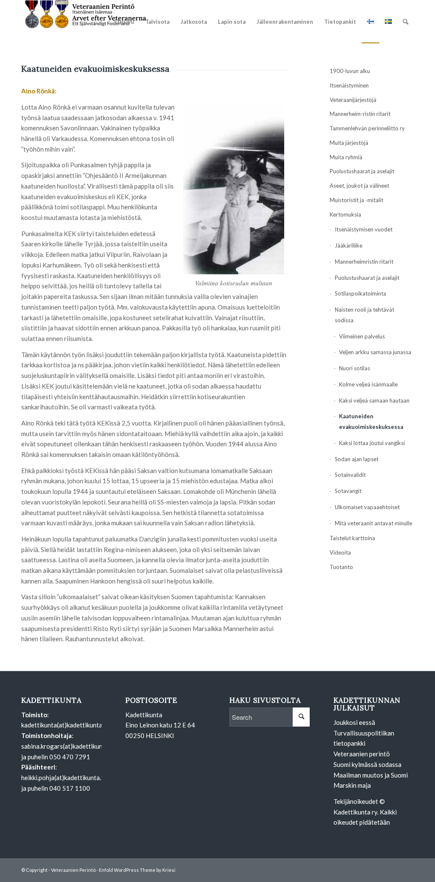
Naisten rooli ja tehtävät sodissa (364, 315)
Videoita (340, 552)
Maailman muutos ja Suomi (370, 775)
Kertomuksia (345, 214)
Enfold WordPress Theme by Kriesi (137, 870)
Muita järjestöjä (349, 142)
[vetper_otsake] (85, 21)
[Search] (405, 21)
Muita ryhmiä (346, 157)
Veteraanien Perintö (73, 870)
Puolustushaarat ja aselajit (362, 171)
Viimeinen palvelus (362, 336)
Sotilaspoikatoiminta (360, 293)
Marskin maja (352, 785)
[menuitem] (124, 21)
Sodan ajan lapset (357, 459)
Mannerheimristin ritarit (364, 261)
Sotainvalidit (350, 474)
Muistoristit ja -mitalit (356, 200)
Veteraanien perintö (361, 754)
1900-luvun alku (350, 71)
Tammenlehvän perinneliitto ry (367, 128)
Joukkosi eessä (354, 722)
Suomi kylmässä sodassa (367, 764)
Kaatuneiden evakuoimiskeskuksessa (371, 421)
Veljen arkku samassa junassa (375, 352)
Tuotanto (341, 567)
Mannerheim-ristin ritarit (360, 113)
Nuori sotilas (354, 368)
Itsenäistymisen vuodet (364, 229)
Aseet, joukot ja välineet (359, 185)
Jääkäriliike (348, 245)
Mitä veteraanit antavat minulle (373, 523)
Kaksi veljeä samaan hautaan (374, 400)
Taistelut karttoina (352, 538)
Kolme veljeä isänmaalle (368, 384)
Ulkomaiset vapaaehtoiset (367, 507)
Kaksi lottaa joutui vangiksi (372, 443)
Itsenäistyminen (349, 85)
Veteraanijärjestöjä (353, 99)
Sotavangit (348, 490)
